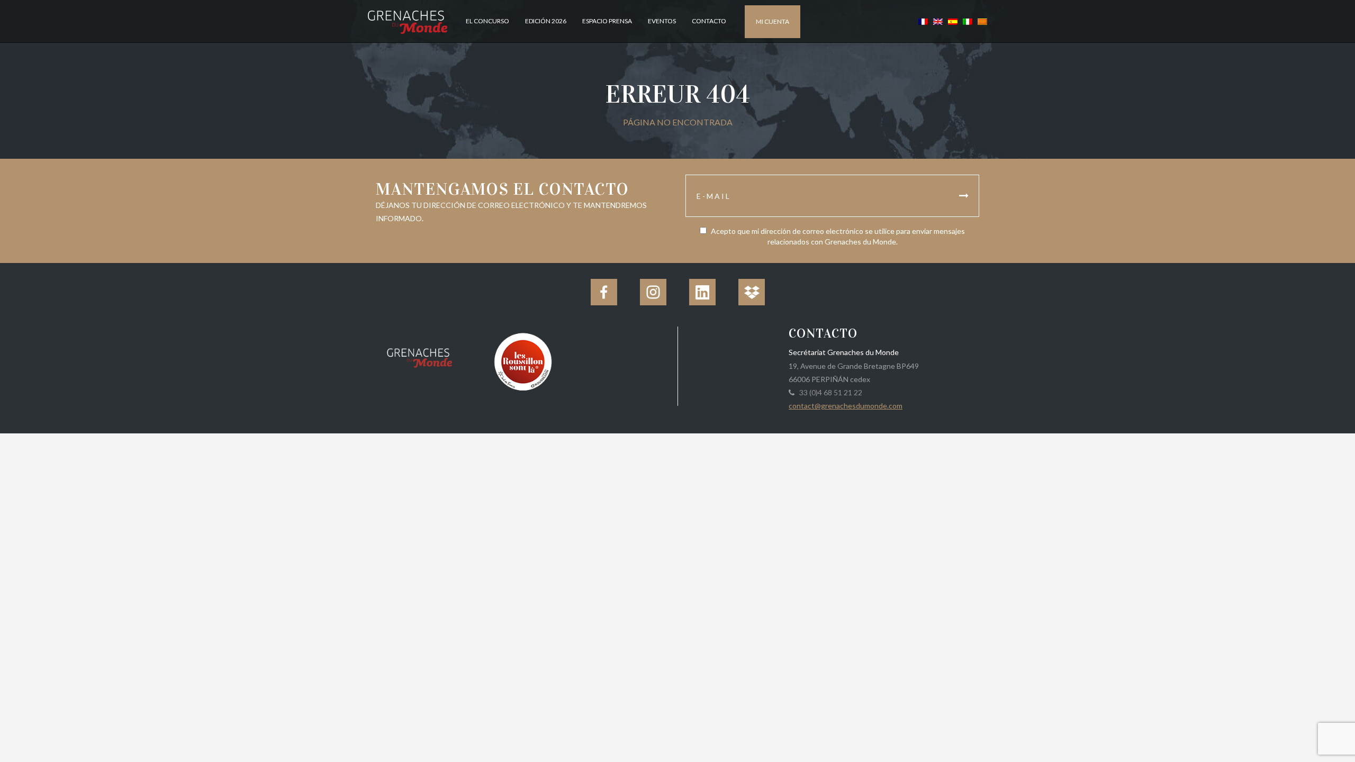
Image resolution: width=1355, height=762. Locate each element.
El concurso (487, 21)
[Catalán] (981, 20)
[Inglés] (938, 20)
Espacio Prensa (607, 21)
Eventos (662, 21)
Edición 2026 (545, 21)
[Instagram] (653, 292)
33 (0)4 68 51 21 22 (829, 392)
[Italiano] (967, 20)
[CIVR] (522, 360)
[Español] (952, 20)
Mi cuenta (772, 21)
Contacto (709, 21)
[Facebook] (604, 292)
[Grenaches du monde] (419, 356)
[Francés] (923, 20)
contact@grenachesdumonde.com (845, 405)
